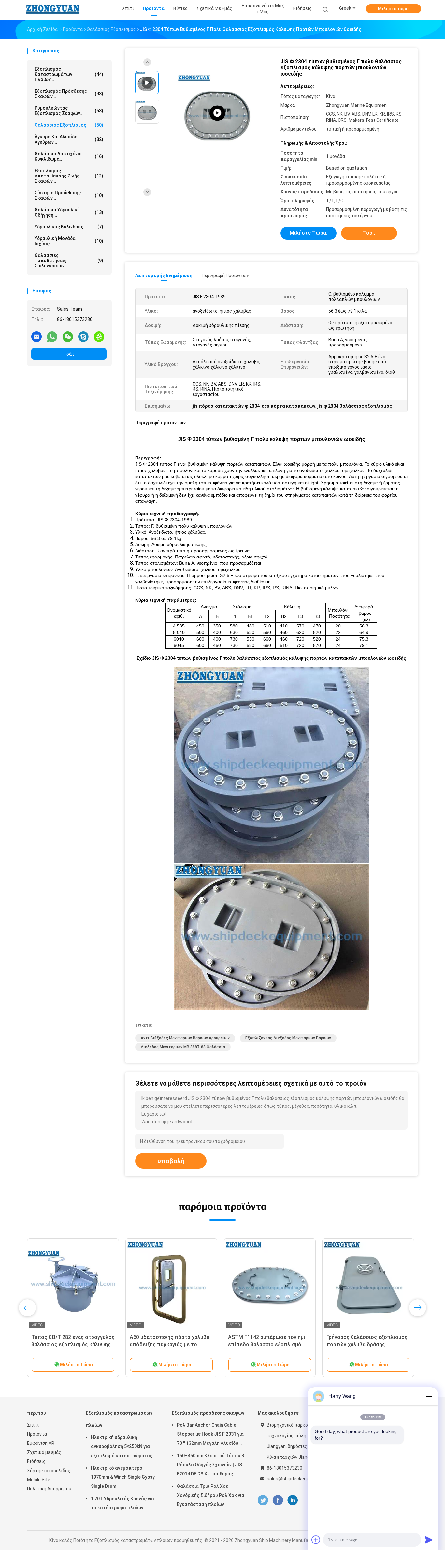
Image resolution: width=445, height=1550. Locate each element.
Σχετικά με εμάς (44, 1452)
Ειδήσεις (36, 1461)
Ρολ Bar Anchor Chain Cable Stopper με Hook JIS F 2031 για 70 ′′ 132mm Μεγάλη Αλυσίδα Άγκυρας (210, 1435)
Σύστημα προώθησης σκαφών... (69, 195)
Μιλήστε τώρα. (393, 8)
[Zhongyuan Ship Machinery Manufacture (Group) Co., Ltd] (52, 10)
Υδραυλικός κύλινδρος (69, 226)
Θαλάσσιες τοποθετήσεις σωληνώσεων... (69, 260)
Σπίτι (33, 1425)
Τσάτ (69, 354)
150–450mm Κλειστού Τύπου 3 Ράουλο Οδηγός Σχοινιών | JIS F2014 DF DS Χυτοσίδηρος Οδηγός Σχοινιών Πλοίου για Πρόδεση (210, 1465)
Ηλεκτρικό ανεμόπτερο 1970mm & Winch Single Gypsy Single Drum (123, 1477)
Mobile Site (38, 1479)
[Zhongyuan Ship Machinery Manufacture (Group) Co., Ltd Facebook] (277, 1500)
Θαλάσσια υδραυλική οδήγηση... (69, 212)
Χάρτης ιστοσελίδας (48, 1470)
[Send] (428, 1539)
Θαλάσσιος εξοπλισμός (69, 125)
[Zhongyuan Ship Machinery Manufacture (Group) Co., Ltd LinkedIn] (292, 1500)
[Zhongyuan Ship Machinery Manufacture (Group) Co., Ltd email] (36, 336)
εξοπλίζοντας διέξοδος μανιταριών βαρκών (288, 1038)
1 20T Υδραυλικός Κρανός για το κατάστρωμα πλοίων (122, 1503)
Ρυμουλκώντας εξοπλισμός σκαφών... (69, 111)
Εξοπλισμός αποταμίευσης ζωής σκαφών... (69, 176)
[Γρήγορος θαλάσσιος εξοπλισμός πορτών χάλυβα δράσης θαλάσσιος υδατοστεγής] (368, 1284)
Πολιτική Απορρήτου (49, 1488)
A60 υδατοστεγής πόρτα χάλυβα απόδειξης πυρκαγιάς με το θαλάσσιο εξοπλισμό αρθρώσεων (170, 1344)
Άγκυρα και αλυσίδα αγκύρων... (69, 139)
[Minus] (429, 1396)
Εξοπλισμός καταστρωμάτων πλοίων (119, 1419)
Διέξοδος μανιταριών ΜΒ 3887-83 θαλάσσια (183, 1047)
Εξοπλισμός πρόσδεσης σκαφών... (69, 94)
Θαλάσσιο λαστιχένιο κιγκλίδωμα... (69, 156)
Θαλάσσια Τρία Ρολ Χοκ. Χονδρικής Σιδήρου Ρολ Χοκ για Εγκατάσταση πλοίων (210, 1495)
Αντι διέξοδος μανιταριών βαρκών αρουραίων (185, 1038)
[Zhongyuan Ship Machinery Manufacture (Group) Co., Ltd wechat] (68, 336)
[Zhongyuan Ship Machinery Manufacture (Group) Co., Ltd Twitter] (263, 1500)
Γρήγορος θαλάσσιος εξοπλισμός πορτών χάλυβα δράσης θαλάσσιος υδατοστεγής (367, 1344)
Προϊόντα (37, 1434)
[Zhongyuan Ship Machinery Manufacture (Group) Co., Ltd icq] (99, 336)
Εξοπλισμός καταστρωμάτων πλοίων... (69, 74)
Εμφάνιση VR (40, 1443)
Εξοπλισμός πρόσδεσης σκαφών (208, 1413)
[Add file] (316, 1539)
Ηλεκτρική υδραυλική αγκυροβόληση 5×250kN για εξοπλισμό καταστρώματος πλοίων (121, 1447)
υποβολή (170, 1161)
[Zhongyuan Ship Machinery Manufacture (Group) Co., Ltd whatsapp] (52, 336)
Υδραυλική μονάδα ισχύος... (69, 241)
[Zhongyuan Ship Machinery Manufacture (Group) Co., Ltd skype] (83, 336)
